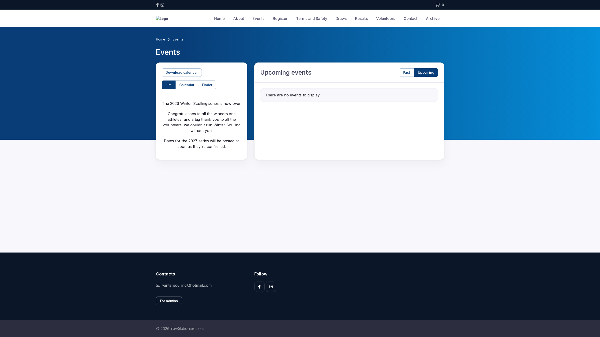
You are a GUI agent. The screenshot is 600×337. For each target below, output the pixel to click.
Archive (433, 18)
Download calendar (182, 72)
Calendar (186, 85)
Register (280, 18)
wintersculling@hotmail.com (187, 285)
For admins (169, 301)
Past (406, 72)
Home (219, 18)
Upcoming (426, 72)
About (238, 18)
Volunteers (385, 18)
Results (361, 18)
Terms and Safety (311, 18)
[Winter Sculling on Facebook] (157, 4)
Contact (410, 18)
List (169, 85)
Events (258, 18)
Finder (207, 85)
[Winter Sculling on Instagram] (162, 4)
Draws (341, 18)
